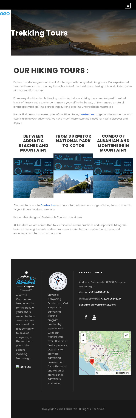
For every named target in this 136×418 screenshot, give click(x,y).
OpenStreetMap (107, 372)
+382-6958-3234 (99, 292)
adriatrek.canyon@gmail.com (97, 304)
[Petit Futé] (23, 366)
